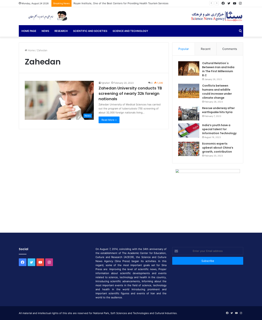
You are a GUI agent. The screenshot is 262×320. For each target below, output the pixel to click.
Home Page (28, 30)
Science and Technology (130, 30)
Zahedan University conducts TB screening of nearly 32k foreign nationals (130, 93)
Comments (229, 49)
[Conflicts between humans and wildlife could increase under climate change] (188, 91)
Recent (205, 49)
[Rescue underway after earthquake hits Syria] (188, 113)
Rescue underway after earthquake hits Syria (218, 110)
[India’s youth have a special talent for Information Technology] (188, 130)
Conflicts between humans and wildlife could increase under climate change (217, 92)
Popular (183, 49)
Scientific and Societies (90, 30)
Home (31, 50)
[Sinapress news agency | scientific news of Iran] (46, 16)
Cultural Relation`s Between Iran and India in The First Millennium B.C (218, 69)
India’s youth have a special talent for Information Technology (219, 129)
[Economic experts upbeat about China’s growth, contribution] (188, 149)
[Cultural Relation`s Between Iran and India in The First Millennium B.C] (188, 68)
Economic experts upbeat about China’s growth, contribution (217, 148)
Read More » (109, 119)
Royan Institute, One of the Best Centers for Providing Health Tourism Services (120, 3)
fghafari (105, 82)
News (45, 30)
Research (61, 30)
